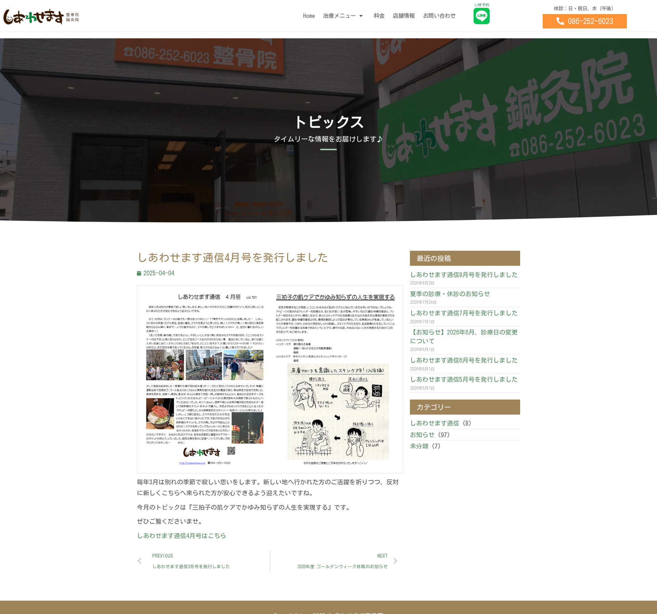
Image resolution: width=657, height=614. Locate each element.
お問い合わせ (439, 15)
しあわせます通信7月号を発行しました (464, 313)
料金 (379, 15)
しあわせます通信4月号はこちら (181, 536)
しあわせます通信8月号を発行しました (464, 275)
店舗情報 (404, 15)
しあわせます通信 (434, 423)
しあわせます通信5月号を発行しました (464, 379)
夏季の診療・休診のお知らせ (450, 294)
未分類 (419, 446)
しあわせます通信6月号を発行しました (464, 360)
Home (309, 15)
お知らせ (422, 435)
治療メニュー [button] (339, 15)
